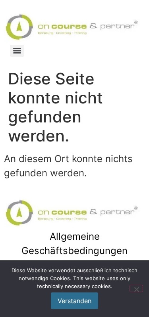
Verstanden (74, 301)
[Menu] (17, 51)
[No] (136, 288)
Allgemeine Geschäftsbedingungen (74, 243)
